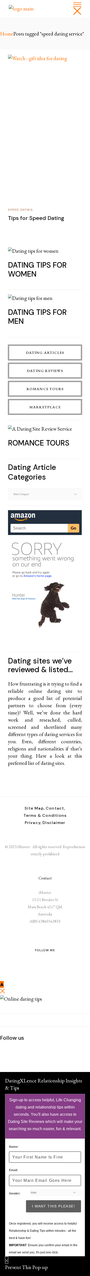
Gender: (14, 1193)
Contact (45, 878)
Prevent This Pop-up (26, 1267)
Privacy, (33, 822)
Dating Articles (45, 352)
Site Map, (34, 808)
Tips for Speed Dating (36, 218)
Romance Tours (45, 388)
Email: (13, 1170)
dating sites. (53, 763)
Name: (13, 1147)
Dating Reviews (45, 370)
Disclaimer (53, 822)
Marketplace (45, 407)
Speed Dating (20, 210)
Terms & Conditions (45, 815)
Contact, (56, 808)
